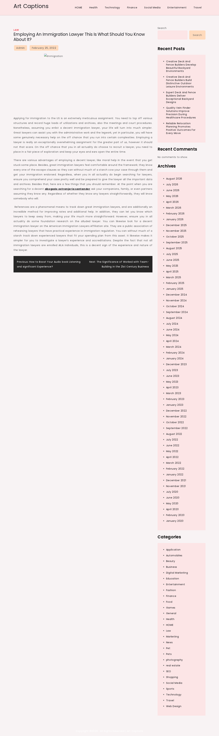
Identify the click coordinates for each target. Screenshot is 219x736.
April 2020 (172, 509)
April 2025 (172, 271)
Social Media (152, 7)
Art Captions (31, 6)
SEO (168, 671)
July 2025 (172, 254)
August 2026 (174, 178)
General (171, 613)
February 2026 (175, 213)
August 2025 (174, 248)
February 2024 (175, 352)
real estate (173, 665)
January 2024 (175, 358)
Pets (169, 654)
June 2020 (172, 497)
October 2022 (175, 422)
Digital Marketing (177, 572)
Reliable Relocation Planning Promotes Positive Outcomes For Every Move (181, 128)
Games (171, 607)
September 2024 (177, 312)
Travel (198, 7)
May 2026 (172, 196)
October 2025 (175, 236)
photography (174, 660)
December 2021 (176, 480)
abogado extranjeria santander (67, 189)
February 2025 (175, 283)
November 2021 (176, 486)
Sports (170, 688)
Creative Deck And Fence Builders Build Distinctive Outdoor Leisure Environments (180, 81)
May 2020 (172, 503)
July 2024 (172, 323)
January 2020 (175, 521)
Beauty (170, 561)
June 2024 (173, 329)
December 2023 (176, 364)
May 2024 (172, 335)
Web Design (174, 706)
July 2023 (172, 370)
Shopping (172, 677)
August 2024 (174, 318)
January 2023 (174, 405)
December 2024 (176, 294)
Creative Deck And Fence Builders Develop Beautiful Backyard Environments (181, 66)
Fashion (171, 590)
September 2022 (177, 428)
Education (172, 578)
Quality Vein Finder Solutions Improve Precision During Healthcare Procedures (181, 112)
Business (171, 567)
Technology (112, 7)
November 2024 (176, 300)
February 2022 (175, 468)
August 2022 (174, 434)
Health (93, 7)
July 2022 (172, 439)
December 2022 (176, 410)
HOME (78, 7)
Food (169, 602)
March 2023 (173, 393)
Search (162, 28)
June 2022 (172, 445)
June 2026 (172, 190)
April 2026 (172, 202)
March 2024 (174, 347)
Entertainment (177, 7)
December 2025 (176, 225)
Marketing (172, 636)
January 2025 (174, 289)
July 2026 (172, 184)
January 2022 (174, 474)
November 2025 (176, 231)
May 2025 (172, 265)
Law (16, 30)
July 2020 (172, 492)
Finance (132, 7)
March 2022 (173, 463)
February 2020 (175, 515)
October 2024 (175, 306)
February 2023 (175, 399)
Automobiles (174, 555)
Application (173, 549)
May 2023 (172, 381)
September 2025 (177, 242)
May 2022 (172, 451)
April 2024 (172, 341)
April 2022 (172, 457)
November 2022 (176, 416)
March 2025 (173, 277)
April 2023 (172, 387)
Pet (168, 648)
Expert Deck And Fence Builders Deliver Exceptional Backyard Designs (181, 97)
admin (20, 48)
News (169, 642)
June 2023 (172, 376)
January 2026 (175, 219)
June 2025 (172, 260)
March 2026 (173, 207)
